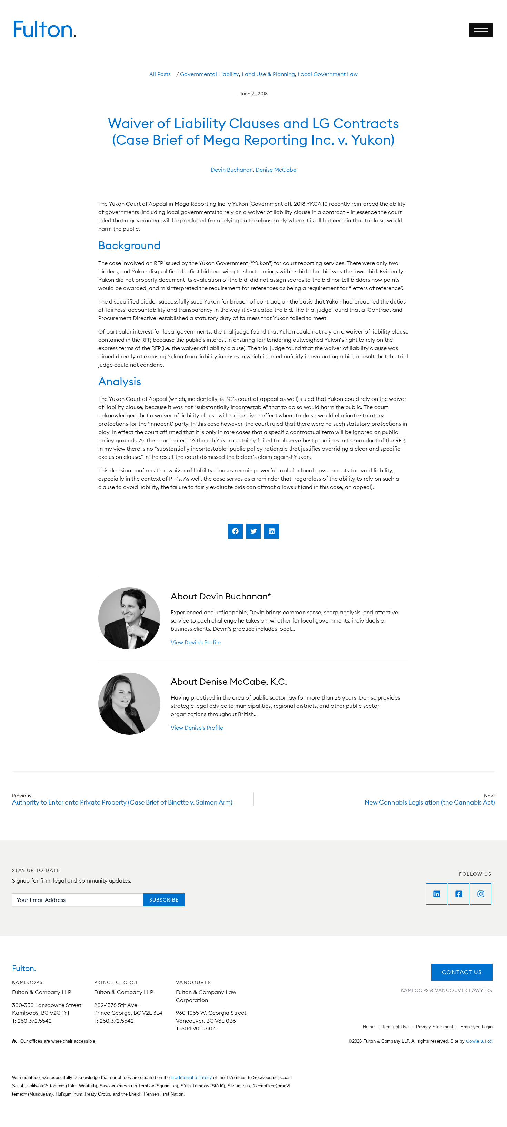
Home (369, 1026)
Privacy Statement (434, 1026)
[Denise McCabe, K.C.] (129, 704)
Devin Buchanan (232, 169)
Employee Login (476, 1026)
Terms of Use (395, 1026)
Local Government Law (328, 73)
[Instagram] (480, 894)
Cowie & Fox (479, 1041)
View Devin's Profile (196, 642)
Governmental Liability (209, 73)
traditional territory (191, 1077)
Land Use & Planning (268, 73)
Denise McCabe (276, 169)
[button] (235, 531)
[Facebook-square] (458, 894)
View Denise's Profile (197, 727)
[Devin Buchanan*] (129, 618)
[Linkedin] (436, 894)
